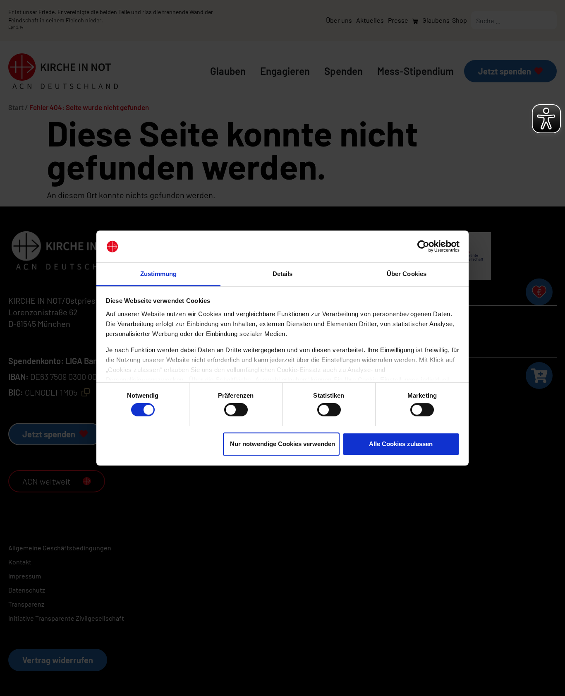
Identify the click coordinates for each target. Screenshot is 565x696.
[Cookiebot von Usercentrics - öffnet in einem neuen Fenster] (423, 246)
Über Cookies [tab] (406, 273)
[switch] (236, 409)
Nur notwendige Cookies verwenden (282, 443)
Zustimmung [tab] (158, 273)
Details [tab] (283, 273)
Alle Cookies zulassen (401, 443)
